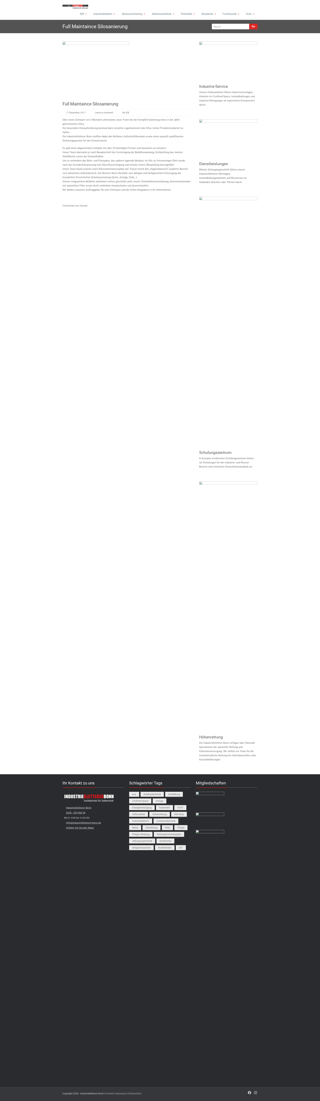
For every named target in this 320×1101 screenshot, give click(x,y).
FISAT (180, 807)
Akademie (207, 14)
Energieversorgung (142, 807)
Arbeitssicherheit (161, 14)
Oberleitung (152, 827)
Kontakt (109, 1093)
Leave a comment (104, 112)
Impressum (121, 1093)
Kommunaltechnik (165, 821)
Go (253, 26)
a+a (134, 794)
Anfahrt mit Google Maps (80, 827)
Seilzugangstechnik (142, 841)
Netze (135, 827)
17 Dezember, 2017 (76, 112)
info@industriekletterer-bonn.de (83, 822)
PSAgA (180, 827)
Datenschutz (135, 1093)
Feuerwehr (164, 807)
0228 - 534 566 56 (75, 812)
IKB (82, 14)
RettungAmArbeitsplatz (169, 834)
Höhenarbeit (138, 814)
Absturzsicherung (132, 14)
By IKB (125, 112)
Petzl (167, 827)
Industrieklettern (103, 14)
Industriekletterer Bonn (78, 807)
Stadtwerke (165, 841)
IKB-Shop (179, 814)
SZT (181, 847)
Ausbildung (174, 794)
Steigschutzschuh (141, 847)
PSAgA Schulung (141, 834)
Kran (249, 14)
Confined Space (140, 801)
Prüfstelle (186, 14)
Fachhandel (229, 14)
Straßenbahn (165, 847)
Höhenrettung (159, 814)
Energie (159, 801)
